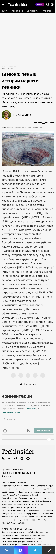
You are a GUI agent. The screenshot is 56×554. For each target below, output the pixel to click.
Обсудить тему (46, 122)
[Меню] (3, 4)
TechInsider (18, 4)
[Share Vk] (7, 550)
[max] (28, 458)
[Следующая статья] (28, 439)
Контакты (6, 476)
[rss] (3, 458)
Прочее (13, 66)
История (5, 66)
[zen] (21, 458)
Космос (18, 127)
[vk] (9, 458)
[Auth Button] (52, 4)
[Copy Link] (49, 550)
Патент (40, 127)
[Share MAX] (21, 550)
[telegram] (15, 458)
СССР (24, 127)
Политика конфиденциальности (18, 473)
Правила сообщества (12, 469)
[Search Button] (47, 4)
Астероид (32, 127)
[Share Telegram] (35, 550)
